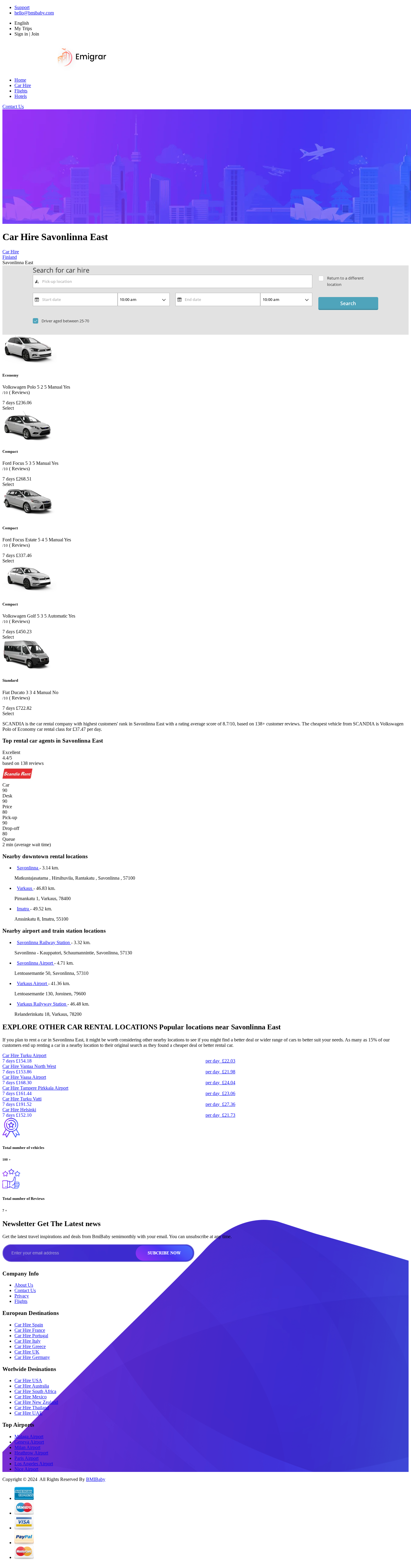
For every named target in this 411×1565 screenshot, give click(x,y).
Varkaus (25, 888)
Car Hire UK (26, 1351)
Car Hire (22, 85)
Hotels (20, 96)
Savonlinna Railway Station (44, 942)
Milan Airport (27, 1447)
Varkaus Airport (32, 983)
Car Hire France (29, 1330)
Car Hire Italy (27, 1341)
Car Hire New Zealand (36, 1402)
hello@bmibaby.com (34, 12)
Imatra (23, 908)
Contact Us (13, 106)
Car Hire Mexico (30, 1396)
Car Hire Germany (32, 1357)
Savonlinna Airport (35, 963)
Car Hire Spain (28, 1324)
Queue (8, 839)
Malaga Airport (28, 1436)
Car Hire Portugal (31, 1335)
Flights (20, 90)
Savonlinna (28, 867)
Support (21, 7)
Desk (7, 795)
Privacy (21, 1295)
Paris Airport (26, 1458)
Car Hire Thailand (31, 1407)
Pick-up (9, 817)
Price (7, 806)
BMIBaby (95, 1479)
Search (348, 303)
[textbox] (172, 281)
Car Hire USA (28, 1380)
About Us (23, 1285)
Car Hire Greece (30, 1346)
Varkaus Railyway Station (42, 1003)
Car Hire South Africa (35, 1391)
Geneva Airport (29, 1441)
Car (5, 784)
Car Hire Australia (31, 1385)
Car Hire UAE (28, 1413)
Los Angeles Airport (33, 1463)
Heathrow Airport (31, 1452)
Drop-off (10, 828)
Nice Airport (26, 1469)
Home (20, 80)
